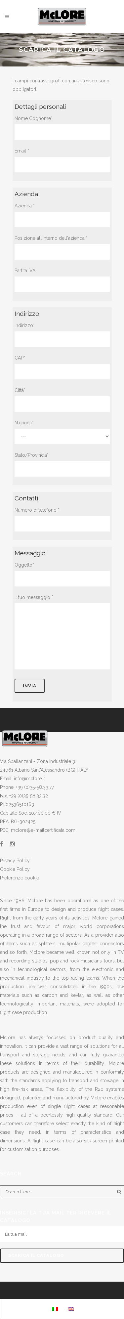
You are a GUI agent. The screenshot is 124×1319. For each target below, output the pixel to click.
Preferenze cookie (19, 877)
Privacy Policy (15, 860)
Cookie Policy (15, 869)
